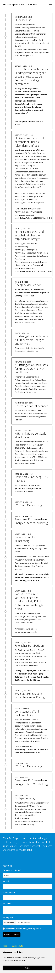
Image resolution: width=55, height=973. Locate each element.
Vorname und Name (12, 870)
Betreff (6, 881)
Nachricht (8, 903)
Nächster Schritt (11, 934)
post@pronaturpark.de (13, 945)
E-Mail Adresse (10, 892)
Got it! (27, 968)
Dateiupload (8, 917)
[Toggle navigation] (50, 4)
